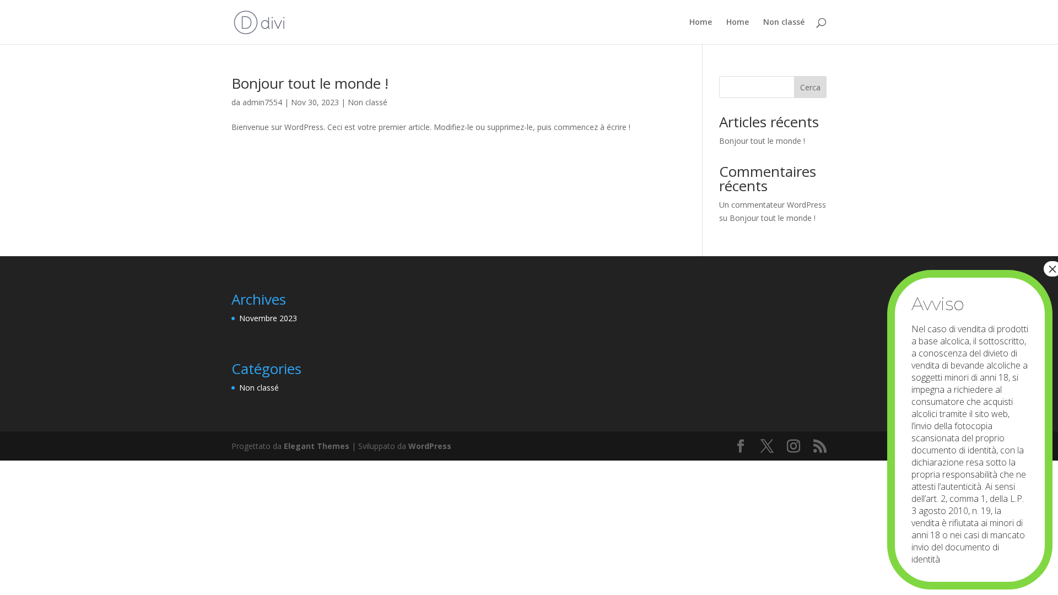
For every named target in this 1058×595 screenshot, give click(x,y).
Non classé (784, 22)
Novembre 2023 (268, 318)
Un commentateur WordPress (772, 204)
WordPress (429, 446)
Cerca (810, 87)
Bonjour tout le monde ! (309, 83)
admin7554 (262, 102)
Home (700, 22)
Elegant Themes (316, 446)
